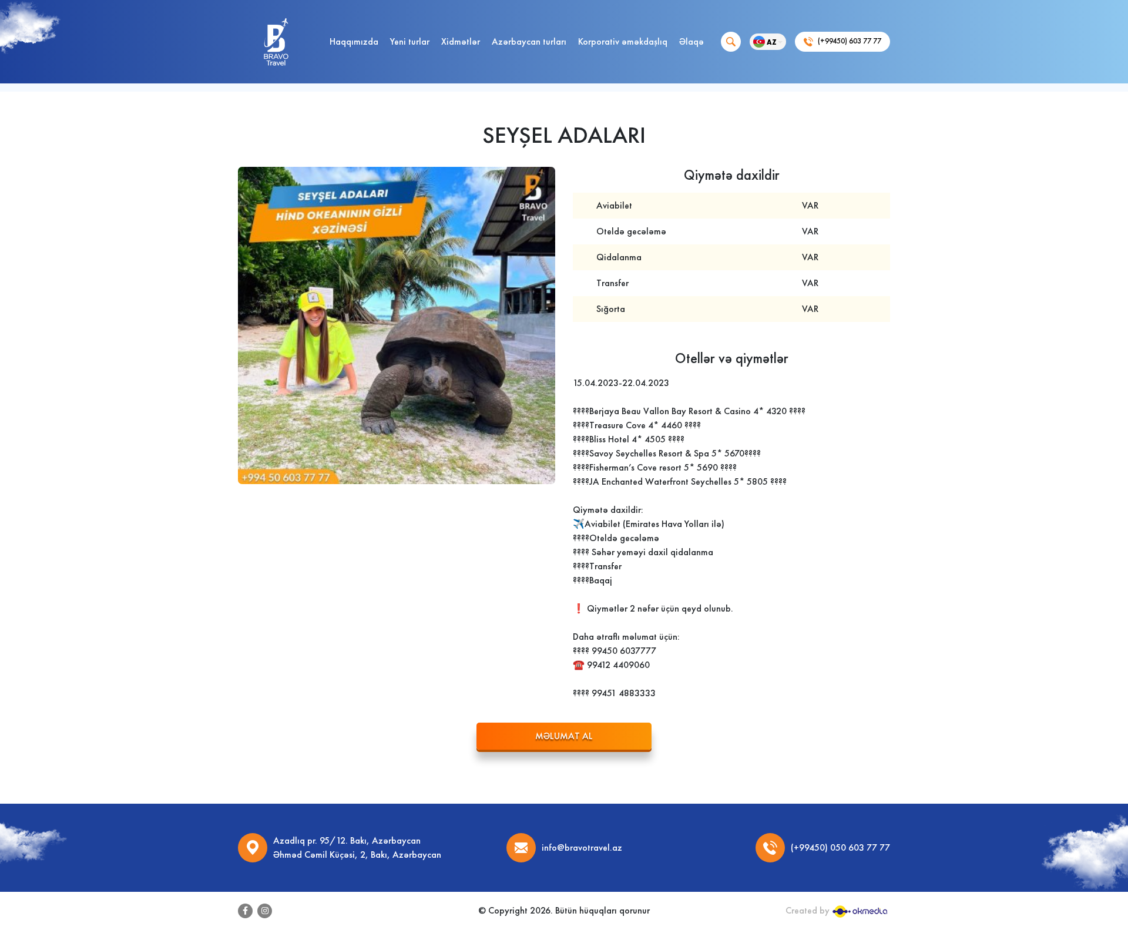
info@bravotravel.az (582, 847)
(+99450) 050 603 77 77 (840, 847)
